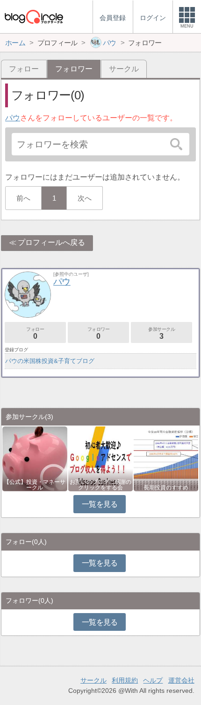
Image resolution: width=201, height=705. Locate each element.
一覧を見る (100, 504)
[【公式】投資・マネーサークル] (34, 458)
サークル (124, 69)
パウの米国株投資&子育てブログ (49, 360)
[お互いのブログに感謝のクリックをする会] (100, 458)
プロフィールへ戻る (51, 242)
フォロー (24, 69)
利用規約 (125, 680)
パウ (12, 118)
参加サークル (161, 333)
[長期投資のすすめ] (166, 458)
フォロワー (98, 333)
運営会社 (181, 680)
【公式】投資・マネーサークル (34, 484)
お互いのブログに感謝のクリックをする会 (100, 484)
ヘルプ (153, 680)
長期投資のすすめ (166, 487)
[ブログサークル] (33, 16)
